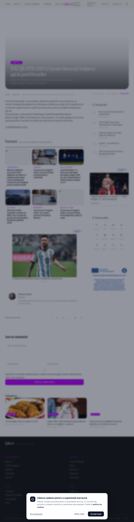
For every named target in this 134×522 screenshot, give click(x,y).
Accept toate (95, 514)
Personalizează (36, 514)
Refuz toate (79, 514)
